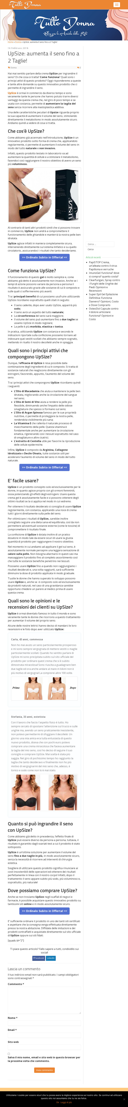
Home (10, 42)
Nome (12, 1018)
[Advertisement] (103, 142)
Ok (57, 1102)
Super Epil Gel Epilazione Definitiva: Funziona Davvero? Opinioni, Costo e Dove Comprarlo (104, 300)
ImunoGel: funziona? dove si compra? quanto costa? (104, 274)
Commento (16, 984)
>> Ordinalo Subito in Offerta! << (44, 257)
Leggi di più (66, 1102)
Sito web (13, 1042)
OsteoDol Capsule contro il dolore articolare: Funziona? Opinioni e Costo (103, 314)
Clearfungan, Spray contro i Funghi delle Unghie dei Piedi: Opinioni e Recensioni (104, 285)
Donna (18, 42)
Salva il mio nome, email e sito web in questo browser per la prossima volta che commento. (44, 1059)
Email (12, 1030)
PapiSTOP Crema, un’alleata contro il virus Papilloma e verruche (103, 266)
